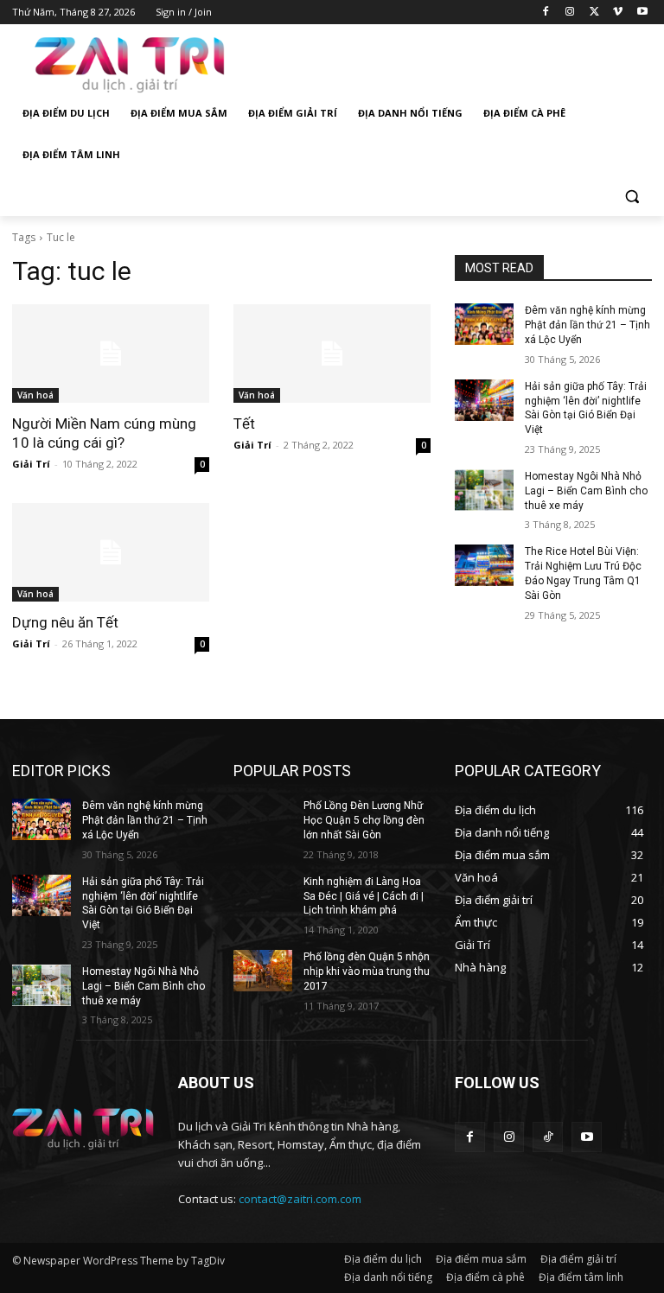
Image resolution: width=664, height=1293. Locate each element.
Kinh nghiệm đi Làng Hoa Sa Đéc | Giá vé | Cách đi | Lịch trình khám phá (363, 896)
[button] (631, 196)
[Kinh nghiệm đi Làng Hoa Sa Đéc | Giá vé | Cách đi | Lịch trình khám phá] (262, 895)
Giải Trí (31, 463)
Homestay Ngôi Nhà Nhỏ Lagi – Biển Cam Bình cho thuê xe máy (586, 491)
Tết (244, 423)
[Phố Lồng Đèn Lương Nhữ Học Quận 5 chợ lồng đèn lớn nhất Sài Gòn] (262, 819)
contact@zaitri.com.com (300, 1199)
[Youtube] (642, 12)
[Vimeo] (618, 12)
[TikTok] (548, 1137)
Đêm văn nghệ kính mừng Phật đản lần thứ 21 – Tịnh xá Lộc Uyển (587, 325)
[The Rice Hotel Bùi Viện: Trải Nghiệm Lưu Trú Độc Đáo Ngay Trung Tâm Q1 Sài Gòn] (484, 565)
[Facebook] (546, 12)
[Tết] (332, 353)
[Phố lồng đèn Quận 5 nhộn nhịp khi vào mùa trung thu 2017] (262, 970)
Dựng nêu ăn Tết (65, 622)
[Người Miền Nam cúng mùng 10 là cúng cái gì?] (110, 353)
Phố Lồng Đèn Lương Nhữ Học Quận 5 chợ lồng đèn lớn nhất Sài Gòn (364, 820)
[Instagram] (570, 12)
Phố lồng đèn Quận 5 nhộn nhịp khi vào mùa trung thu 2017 (366, 971)
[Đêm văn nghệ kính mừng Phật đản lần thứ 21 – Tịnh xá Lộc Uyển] (484, 324)
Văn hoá (35, 395)
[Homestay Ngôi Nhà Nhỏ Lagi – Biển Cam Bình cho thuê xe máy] (484, 490)
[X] (594, 12)
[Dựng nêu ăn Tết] (110, 552)
